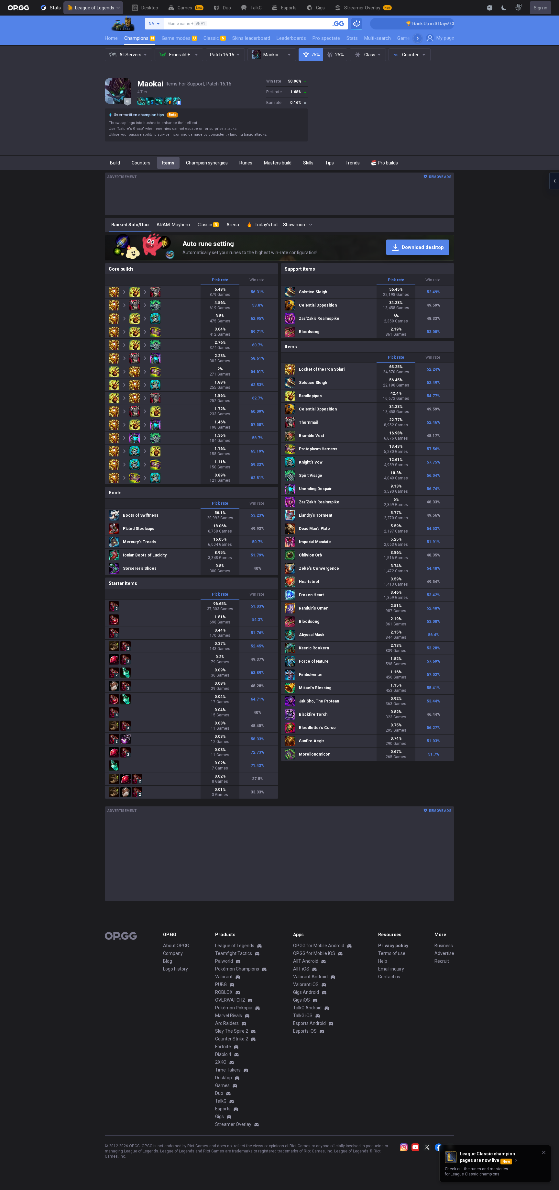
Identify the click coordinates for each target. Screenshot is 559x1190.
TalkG (220, 1101)
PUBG (221, 984)
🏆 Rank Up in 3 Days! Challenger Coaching (406, 23)
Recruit (441, 961)
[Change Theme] (504, 7)
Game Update (411, 38)
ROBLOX (224, 992)
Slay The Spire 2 (231, 1031)
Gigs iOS (301, 1000)
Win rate (256, 280)
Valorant (224, 976)
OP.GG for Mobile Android (318, 945)
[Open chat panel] (554, 181)
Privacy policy (393, 945)
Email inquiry (391, 968)
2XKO (220, 1062)
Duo (219, 1093)
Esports (223, 1108)
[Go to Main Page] (18, 8)
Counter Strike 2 (231, 1038)
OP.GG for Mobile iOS (314, 953)
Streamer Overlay (233, 1124)
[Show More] (489, 7)
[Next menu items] (417, 38)
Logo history (175, 968)
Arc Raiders (227, 1023)
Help (382, 961)
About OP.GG (176, 945)
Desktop (223, 1077)
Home (111, 38)
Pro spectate (326, 38)
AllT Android (305, 961)
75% (315, 54)
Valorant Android (310, 976)
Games (222, 1085)
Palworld (224, 961)
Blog (167, 961)
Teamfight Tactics (233, 953)
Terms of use (391, 953)
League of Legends (94, 7)
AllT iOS (301, 968)
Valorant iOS (306, 984)
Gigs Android (306, 992)
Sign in (540, 7)
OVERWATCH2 (230, 1000)
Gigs (219, 1116)
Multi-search (377, 38)
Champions (139, 38)
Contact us (389, 976)
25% (339, 54)
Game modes (179, 38)
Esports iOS (305, 1031)
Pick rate (220, 280)
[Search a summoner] (338, 23)
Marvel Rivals (228, 1015)
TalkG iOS (302, 1015)
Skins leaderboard (251, 38)
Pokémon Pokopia (233, 1007)
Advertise (444, 953)
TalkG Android (307, 1007)
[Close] (543, 1152)
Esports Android (309, 1023)
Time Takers (228, 1069)
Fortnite (223, 1046)
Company (173, 953)
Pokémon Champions (237, 968)
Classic (214, 38)
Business (443, 945)
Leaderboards (291, 38)
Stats (352, 38)
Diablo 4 (223, 1054)
